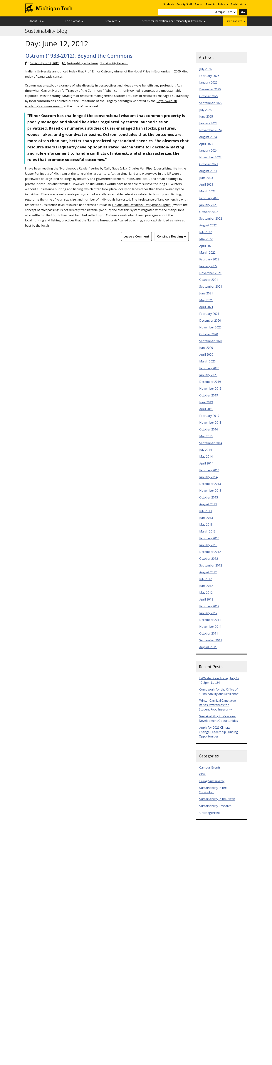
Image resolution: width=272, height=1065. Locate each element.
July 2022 (205, 232)
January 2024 (208, 150)
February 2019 (209, 416)
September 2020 (210, 341)
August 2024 (208, 137)
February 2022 (209, 259)
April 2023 (206, 184)
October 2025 (208, 96)
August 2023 (208, 171)
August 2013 (208, 504)
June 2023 (206, 178)
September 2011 (210, 640)
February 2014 (209, 470)
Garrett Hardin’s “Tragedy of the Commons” (72, 90)
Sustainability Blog (46, 31)
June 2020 (206, 348)
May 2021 (206, 300)
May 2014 (206, 457)
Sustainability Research (114, 63)
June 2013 (206, 518)
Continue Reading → (171, 236)
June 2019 (206, 402)
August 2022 (208, 225)
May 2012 (206, 593)
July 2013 (205, 511)
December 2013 (210, 484)
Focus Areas (72, 21)
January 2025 (208, 123)
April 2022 (206, 246)
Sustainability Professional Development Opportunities (218, 718)
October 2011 (208, 633)
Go (243, 12)
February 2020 (209, 368)
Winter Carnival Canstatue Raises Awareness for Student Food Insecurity (217, 704)
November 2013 (210, 491)
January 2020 (208, 375)
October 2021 (208, 280)
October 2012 (208, 559)
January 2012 (208, 613)
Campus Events (210, 767)
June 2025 (206, 116)
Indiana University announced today (51, 71)
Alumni (199, 4)
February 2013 (209, 538)
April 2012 (206, 599)
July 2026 (205, 69)
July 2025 (205, 110)
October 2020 (208, 334)
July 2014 (205, 450)
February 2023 (209, 198)
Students (168, 4)
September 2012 (210, 565)
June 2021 (206, 293)
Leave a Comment (136, 236)
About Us (35, 21)
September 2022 (210, 218)
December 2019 (210, 382)
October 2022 (208, 212)
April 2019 (206, 409)
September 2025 (210, 103)
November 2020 (210, 327)
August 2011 (208, 647)
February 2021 (209, 314)
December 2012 (210, 552)
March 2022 (207, 252)
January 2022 (208, 266)
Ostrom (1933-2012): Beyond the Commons (78, 55)
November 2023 (210, 157)
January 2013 (208, 545)
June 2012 (206, 586)
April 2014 (206, 463)
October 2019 (208, 395)
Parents (210, 4)
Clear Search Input (210, 12)
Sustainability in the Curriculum (213, 790)
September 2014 (210, 443)
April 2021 (206, 307)
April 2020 (206, 354)
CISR (202, 774)
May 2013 (206, 525)
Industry (223, 4)
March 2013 (207, 531)
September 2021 (210, 286)
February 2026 (209, 76)
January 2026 (208, 82)
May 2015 (206, 436)
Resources (111, 21)
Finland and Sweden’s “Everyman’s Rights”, (142, 205)
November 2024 (210, 130)
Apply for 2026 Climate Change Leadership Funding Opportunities (218, 731)
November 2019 (210, 388)
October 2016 (208, 429)
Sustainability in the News (82, 63)
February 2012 (209, 606)
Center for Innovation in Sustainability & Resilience (172, 21)
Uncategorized (209, 813)
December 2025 (210, 89)
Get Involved (235, 21)
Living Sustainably (211, 781)
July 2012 (205, 579)
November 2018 (210, 422)
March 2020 (207, 361)
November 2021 (210, 273)
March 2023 (207, 191)
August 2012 (208, 572)
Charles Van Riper (141, 168)
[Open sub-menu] (245, 4)
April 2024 (206, 144)
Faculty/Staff (184, 4)
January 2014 (208, 477)
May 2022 (206, 239)
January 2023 (208, 205)
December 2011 (210, 620)
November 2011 (210, 627)
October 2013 (208, 497)
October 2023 (208, 164)
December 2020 (210, 320)
